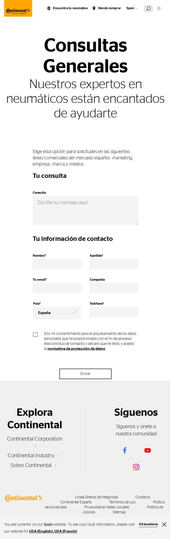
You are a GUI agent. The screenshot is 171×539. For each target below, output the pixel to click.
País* (37, 303)
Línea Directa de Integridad (96, 497)
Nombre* (39, 255)
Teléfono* (97, 303)
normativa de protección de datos (76, 349)
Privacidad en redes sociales (107, 507)
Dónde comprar (109, 8)
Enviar (85, 374)
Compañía (97, 279)
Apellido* (96, 255)
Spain (130, 8)
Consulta (39, 192)
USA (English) (41, 531)
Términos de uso (122, 502)
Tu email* (40, 279)
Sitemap (119, 512)
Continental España (76, 502)
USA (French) (65, 531)
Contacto (143, 497)
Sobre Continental (31, 465)
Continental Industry (31, 455)
